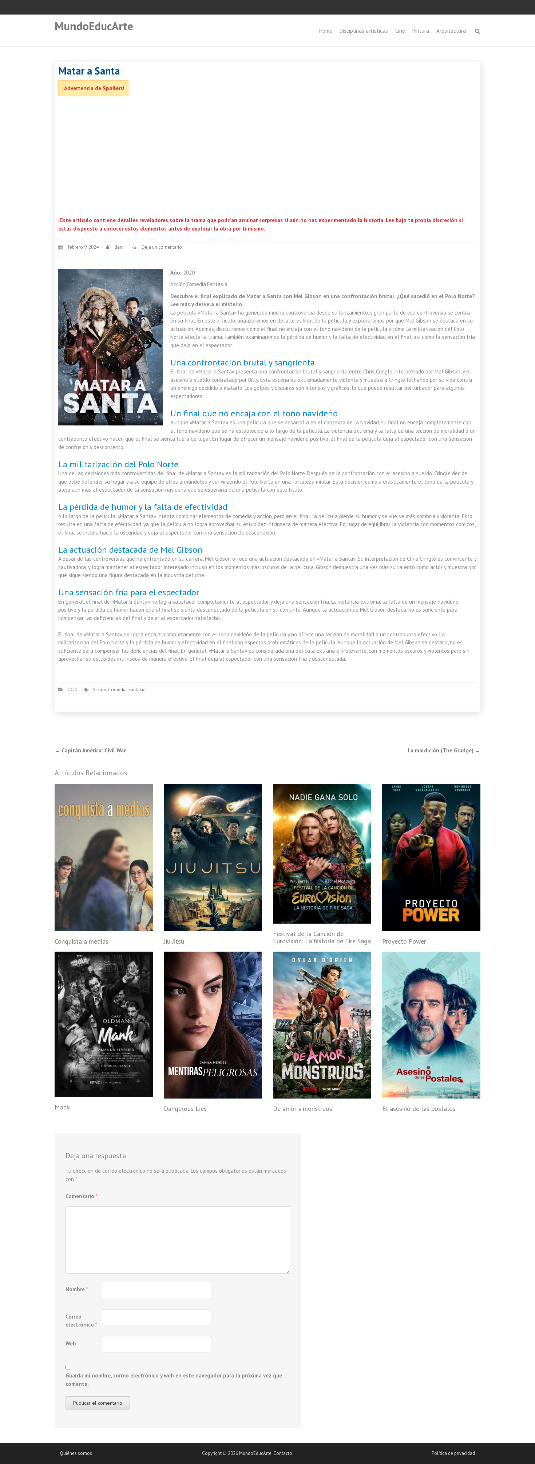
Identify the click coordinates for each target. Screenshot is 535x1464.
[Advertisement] (267, 158)
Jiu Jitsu (174, 941)
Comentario (82, 1196)
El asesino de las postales (418, 1108)
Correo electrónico (81, 1320)
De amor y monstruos (302, 1108)
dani (119, 247)
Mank (62, 1107)
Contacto (282, 1453)
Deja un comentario (162, 247)
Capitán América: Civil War (90, 750)
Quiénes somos (76, 1453)
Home (325, 30)
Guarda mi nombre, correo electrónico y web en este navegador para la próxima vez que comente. (174, 1379)
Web (71, 1343)
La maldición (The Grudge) (444, 750)
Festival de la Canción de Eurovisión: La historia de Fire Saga (322, 937)
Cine (400, 30)
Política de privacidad (453, 1453)
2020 (72, 690)
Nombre (77, 1289)
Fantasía (137, 690)
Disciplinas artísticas (364, 30)
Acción (99, 690)
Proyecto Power (404, 941)
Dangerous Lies (185, 1108)
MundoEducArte (94, 26)
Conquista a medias (81, 941)
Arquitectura (451, 30)
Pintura (420, 30)
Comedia (117, 690)
